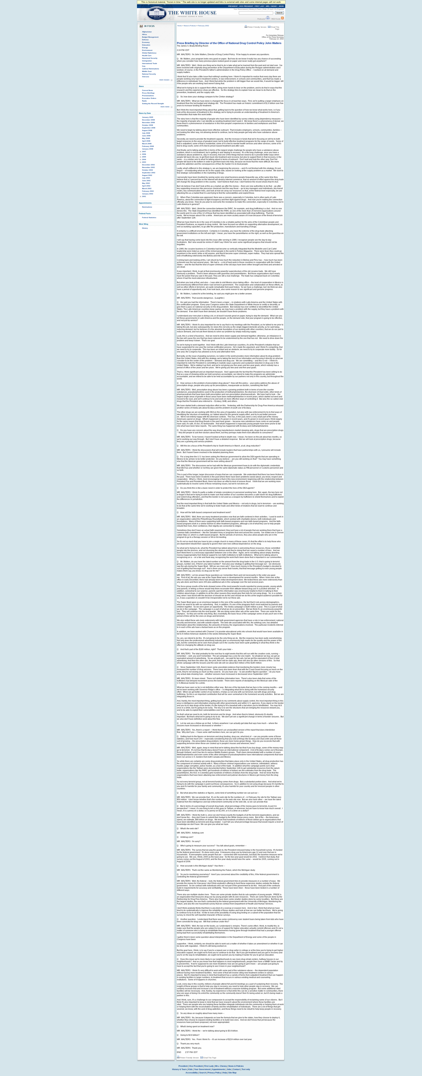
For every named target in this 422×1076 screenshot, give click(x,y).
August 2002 (147, 175)
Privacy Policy (214, 1073)
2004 (144, 159)
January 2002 (147, 194)
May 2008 (146, 138)
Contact (236, 1069)
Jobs (229, 1069)
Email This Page (209, 1058)
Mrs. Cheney (221, 1066)
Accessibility (192, 1073)
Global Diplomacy (149, 53)
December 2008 (148, 120)
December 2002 (148, 165)
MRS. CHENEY (271, 6)
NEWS (281, 6)
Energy (145, 48)
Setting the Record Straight (153, 103)
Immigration (147, 61)
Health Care (146, 55)
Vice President (196, 1066)
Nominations (147, 207)
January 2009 (147, 117)
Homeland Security (149, 58)
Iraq (143, 66)
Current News (147, 90)
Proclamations (148, 96)
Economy (146, 42)
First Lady (209, 1066)
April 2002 (146, 186)
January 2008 (147, 149)
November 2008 (148, 122)
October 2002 (147, 170)
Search (202, 1073)
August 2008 (147, 130)
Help (225, 1073)
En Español (279, 9)
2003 (144, 162)
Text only (246, 1069)
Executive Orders (149, 98)
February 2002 (148, 191)
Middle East (146, 71)
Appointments (218, 1069)
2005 (144, 157)
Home (179, 26)
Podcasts (261, 19)
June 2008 (146, 136)
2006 (144, 154)
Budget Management (150, 37)
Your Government (241, 9)
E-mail (270, 9)
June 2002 (146, 180)
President (183, 1066)
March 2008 (146, 144)
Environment (147, 50)
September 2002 (148, 173)
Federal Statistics (149, 217)
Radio (144, 101)
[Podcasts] (268, 19)
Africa (144, 34)
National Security (149, 74)
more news (165, 107)
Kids (265, 9)
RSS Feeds (275, 19)
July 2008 (146, 133)
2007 (144, 151)
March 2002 (146, 188)
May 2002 (146, 183)
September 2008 (148, 128)
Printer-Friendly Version (257, 27)
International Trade (149, 63)
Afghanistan (147, 32)
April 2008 (146, 141)
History (145, 228)
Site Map (232, 1073)
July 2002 (146, 178)
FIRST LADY (259, 6)
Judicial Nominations (150, 69)
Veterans (145, 77)
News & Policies (190, 26)
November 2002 (148, 167)
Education (146, 45)
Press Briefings (148, 93)
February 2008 (148, 146)
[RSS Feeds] (282, 19)
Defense (145, 40)
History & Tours (255, 9)
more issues (164, 80)
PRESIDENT (233, 6)
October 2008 (147, 125)
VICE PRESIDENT (246, 6)
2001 (144, 196)
